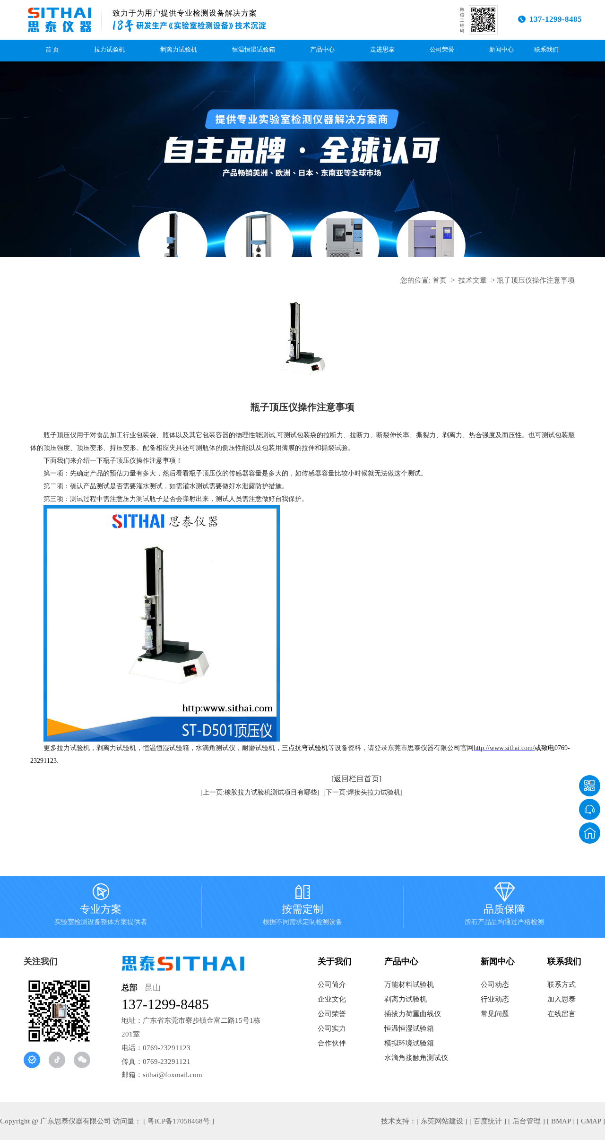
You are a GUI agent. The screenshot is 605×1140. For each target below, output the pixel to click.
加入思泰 (561, 999)
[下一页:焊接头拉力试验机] (363, 792)
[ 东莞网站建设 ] (441, 1121)
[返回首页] (589, 833)
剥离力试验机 (178, 49)
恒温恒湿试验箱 (253, 49)
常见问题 (495, 1014)
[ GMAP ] (591, 1121)
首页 (439, 280)
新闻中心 (501, 49)
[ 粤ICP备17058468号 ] (178, 1121)
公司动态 (495, 984)
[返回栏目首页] (356, 779)
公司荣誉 (442, 49)
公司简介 (332, 984)
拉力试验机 (109, 49)
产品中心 (322, 49)
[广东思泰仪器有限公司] (59, 20)
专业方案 (100, 906)
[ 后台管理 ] (526, 1121)
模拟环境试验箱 (409, 1043)
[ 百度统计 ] (487, 1121)
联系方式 (561, 984)
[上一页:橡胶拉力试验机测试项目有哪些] (260, 792)
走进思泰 (382, 49)
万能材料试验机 (409, 984)
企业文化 (332, 999)
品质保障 (504, 906)
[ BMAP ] (561, 1121)
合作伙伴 (332, 1043)
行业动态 (495, 999)
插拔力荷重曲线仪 (412, 1014)
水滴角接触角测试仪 (416, 1058)
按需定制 (302, 906)
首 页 (52, 49)
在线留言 (561, 1014)
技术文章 (472, 280)
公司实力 (332, 1028)
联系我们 (546, 49)
